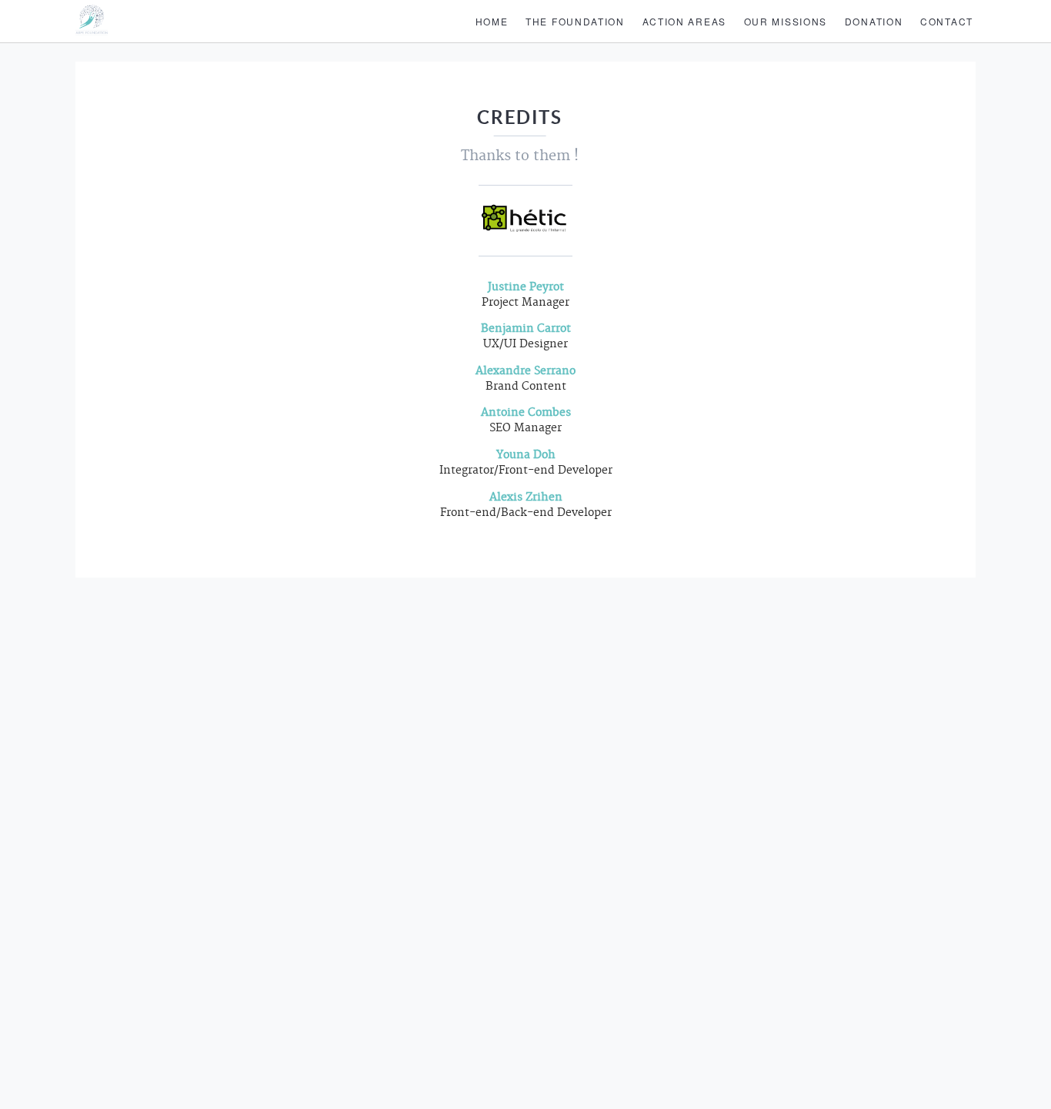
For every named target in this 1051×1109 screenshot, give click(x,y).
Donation (874, 21)
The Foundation (575, 21)
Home (492, 21)
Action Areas (684, 21)
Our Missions (785, 21)
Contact (946, 21)
